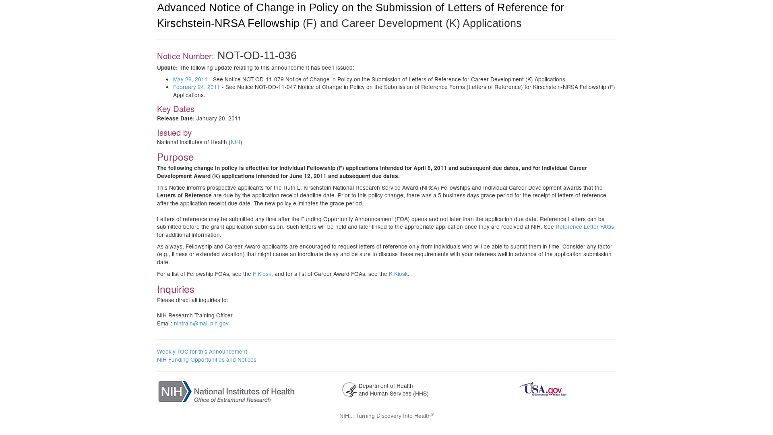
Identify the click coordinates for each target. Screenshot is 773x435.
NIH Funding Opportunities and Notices (206, 359)
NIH (235, 142)
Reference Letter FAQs (585, 226)
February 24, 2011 (196, 87)
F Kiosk (262, 273)
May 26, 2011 (190, 79)
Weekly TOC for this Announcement (202, 351)
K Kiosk (398, 273)
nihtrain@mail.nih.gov (201, 323)
